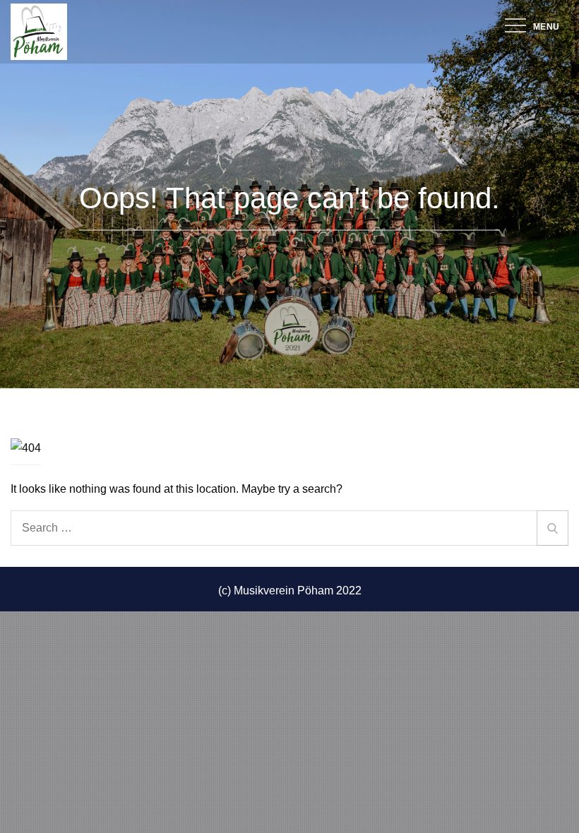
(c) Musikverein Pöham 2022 (290, 591)
